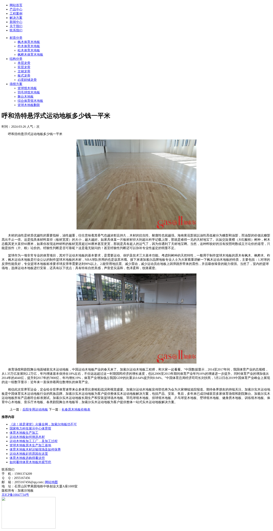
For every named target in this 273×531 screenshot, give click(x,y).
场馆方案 (16, 84)
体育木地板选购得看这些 (27, 458)
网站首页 (16, 5)
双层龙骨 (24, 67)
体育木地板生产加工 (24, 432)
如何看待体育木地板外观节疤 (30, 462)
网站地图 (51, 482)
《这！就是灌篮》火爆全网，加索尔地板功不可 (43, 424)
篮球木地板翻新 (29, 105)
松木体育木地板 (29, 50)
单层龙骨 (24, 63)
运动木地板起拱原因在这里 (29, 453)
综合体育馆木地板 (30, 100)
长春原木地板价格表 (76, 409)
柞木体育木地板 (29, 46)
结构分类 (16, 58)
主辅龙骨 (24, 71)
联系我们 (16, 30)
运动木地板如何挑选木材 (27, 437)
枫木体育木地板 (29, 42)
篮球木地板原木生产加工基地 (30, 445)
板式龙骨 (24, 75)
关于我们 (16, 26)
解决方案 (16, 17)
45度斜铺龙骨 (27, 79)
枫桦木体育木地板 (30, 54)
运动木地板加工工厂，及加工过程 (34, 441)
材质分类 (16, 37)
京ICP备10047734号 (15, 494)
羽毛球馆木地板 (29, 92)
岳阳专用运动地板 (35, 409)
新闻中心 (16, 22)
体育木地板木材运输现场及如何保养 (35, 449)
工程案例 (16, 13)
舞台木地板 (26, 96)
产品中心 (16, 9)
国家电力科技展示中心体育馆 (30, 428)
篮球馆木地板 (27, 88)
